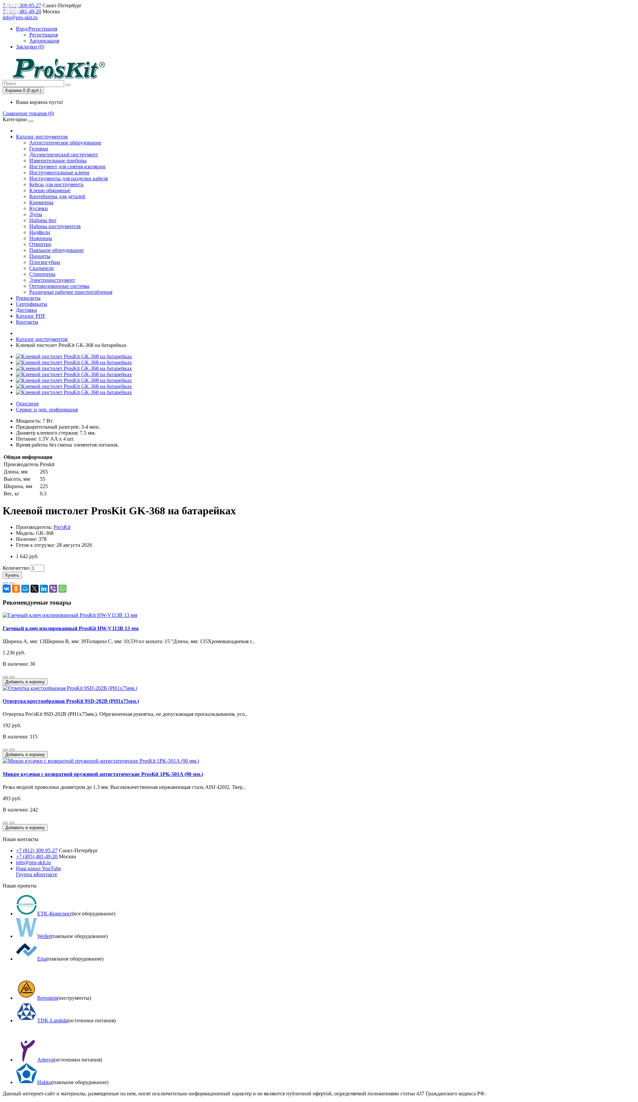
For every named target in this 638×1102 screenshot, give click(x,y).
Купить (12, 575)
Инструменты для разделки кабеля (68, 178)
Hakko (44, 1082)
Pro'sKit (61, 527)
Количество (16, 568)
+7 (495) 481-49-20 (37, 856)
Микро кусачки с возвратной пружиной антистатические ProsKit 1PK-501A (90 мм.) (103, 774)
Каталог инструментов (42, 136)
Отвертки (40, 244)
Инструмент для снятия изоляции (67, 166)
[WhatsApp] (62, 589)
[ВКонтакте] (7, 589)
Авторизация (44, 40)
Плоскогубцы (44, 262)
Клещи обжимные (49, 190)
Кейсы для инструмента (56, 184)
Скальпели (41, 268)
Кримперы (41, 202)
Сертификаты (31, 304)
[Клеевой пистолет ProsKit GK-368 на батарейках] (74, 356)
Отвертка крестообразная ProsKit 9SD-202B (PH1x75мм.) (71, 701)
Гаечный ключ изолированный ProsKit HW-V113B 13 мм (71, 628)
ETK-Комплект (54, 913)
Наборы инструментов (55, 226)
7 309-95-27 (22, 5)
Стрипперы (42, 274)
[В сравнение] (12, 583)
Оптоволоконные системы (59, 286)
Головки (38, 148)
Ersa (42, 959)
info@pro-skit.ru (20, 17)
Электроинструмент (52, 280)
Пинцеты (40, 256)
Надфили (39, 232)
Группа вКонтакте (36, 874)
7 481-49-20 (22, 11)
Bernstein (47, 998)
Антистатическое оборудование (65, 142)
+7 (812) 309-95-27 (36, 850)
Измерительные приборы (58, 160)
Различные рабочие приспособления (70, 292)
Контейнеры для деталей (57, 196)
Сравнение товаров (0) (28, 113)
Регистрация (43, 35)
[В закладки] (5, 583)
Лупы (35, 214)
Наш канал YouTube (38, 868)
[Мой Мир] (25, 589)
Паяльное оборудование (56, 250)
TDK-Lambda (52, 1020)
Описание (27, 403)
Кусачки (38, 208)
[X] (35, 589)
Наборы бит (42, 220)
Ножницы (40, 238)
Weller (44, 936)
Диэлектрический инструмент (63, 154)
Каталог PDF (31, 316)
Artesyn (45, 1059)
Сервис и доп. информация (47, 409)
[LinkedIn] (44, 589)
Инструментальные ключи (59, 172)
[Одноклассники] (16, 589)
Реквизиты (28, 298)
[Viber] (53, 589)
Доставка (26, 310)
